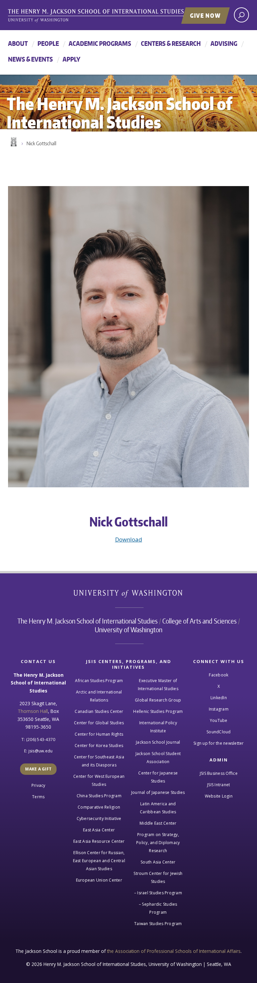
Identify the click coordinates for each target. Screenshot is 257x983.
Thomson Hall (33, 711)
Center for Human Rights (99, 734)
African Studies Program (99, 680)
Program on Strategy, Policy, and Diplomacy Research (158, 842)
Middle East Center (158, 823)
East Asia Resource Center (98, 841)
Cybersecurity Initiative (99, 818)
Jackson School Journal (158, 742)
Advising (223, 43)
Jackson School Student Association (158, 757)
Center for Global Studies (99, 723)
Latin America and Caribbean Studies (158, 808)
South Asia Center (158, 862)
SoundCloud (218, 732)
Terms (38, 797)
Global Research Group (158, 700)
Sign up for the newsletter (218, 743)
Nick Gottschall (41, 143)
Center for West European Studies (98, 780)
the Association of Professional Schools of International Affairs (174, 951)
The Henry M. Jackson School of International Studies (87, 621)
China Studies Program (99, 796)
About (18, 43)
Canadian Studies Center (99, 711)
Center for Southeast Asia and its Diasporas (99, 761)
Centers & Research (171, 43)
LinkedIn (218, 698)
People (48, 43)
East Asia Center (99, 830)
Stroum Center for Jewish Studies (158, 877)
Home (13, 142)
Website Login (219, 796)
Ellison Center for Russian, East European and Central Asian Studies (99, 861)
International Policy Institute (158, 727)
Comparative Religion (99, 807)
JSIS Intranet (218, 785)
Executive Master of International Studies (158, 684)
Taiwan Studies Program (158, 923)
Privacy (38, 785)
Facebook (218, 675)
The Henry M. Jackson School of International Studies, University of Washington (110, 15)
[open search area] (241, 14)
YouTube (219, 720)
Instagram (219, 709)
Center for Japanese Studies (158, 777)
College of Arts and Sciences (199, 621)
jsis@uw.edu (40, 751)
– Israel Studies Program (158, 893)
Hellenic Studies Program (158, 711)
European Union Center (99, 880)
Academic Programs (100, 43)
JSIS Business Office (219, 773)
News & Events (30, 59)
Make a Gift (38, 769)
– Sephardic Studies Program (158, 908)
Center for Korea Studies (99, 745)
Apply (71, 59)
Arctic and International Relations (99, 696)
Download (128, 539)
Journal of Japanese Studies (158, 792)
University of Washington (129, 595)
